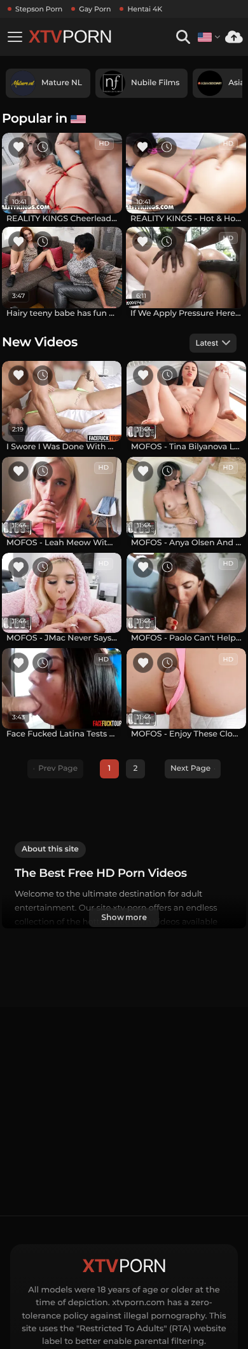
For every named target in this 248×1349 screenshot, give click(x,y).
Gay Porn (95, 8)
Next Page (190, 768)
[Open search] (183, 37)
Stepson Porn (38, 8)
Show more (124, 917)
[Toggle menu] (14, 37)
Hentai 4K (144, 8)
